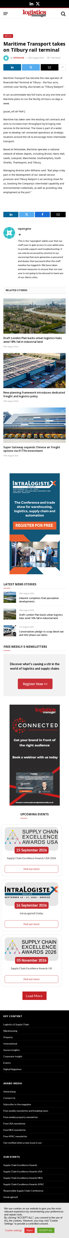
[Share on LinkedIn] (12, 67)
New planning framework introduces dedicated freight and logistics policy (34, 394)
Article (8, 36)
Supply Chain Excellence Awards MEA (23, 1177)
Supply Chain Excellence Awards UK (31, 968)
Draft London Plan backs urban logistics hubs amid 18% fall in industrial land (32, 340)
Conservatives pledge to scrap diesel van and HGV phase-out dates (41, 633)
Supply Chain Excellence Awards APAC (23, 1184)
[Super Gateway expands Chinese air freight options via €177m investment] (34, 425)
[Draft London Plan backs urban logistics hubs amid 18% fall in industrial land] (34, 316)
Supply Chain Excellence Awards (20, 1165)
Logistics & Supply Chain (16, 1024)
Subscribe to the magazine (17, 1104)
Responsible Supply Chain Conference (23, 1190)
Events (7, 1062)
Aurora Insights (11, 1050)
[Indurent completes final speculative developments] (10, 597)
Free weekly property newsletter (20, 1117)
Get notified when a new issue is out (22, 1142)
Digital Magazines (12, 1069)
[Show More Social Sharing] (62, 67)
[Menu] (5, 13)
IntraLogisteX (10, 1197)
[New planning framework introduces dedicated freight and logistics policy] (34, 370)
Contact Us (9, 1097)
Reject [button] (29, 1230)
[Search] (63, 13)
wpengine (18, 57)
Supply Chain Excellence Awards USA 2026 (31, 858)
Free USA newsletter (14, 1123)
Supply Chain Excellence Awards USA (22, 1171)
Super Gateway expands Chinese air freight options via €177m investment (31, 449)
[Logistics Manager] (34, 13)
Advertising (9, 1091)
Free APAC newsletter (15, 1136)
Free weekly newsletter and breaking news (25, 1110)
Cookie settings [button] (13, 1230)
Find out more (31, 869)
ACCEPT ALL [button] (45, 1230)
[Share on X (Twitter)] (31, 67)
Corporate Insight (12, 1056)
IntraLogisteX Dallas (31, 913)
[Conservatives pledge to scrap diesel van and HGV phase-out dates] (10, 630)
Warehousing (10, 1030)
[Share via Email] (49, 67)
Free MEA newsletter (14, 1129)
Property (8, 1037)
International (10, 1043)
